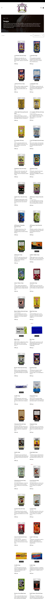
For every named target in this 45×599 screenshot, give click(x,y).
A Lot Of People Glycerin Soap (37, 140)
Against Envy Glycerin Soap (20, 196)
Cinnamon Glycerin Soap (20, 424)
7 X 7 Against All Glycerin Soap (37, 112)
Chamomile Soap (34, 395)
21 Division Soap (33, 55)
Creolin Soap (17, 565)
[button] (2, 8)
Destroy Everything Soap (20, 593)
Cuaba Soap (32, 565)
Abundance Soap (33, 168)
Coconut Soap (33, 508)
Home (4, 18)
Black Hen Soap (33, 311)
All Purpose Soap (18, 254)
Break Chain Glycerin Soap (20, 367)
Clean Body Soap (33, 452)
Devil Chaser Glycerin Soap (36, 593)
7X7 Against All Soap (19, 140)
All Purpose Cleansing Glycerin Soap (19, 226)
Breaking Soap (33, 367)
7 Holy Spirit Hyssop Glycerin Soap (21, 112)
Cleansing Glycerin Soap (20, 480)
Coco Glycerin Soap (34, 480)
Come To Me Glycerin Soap (20, 536)
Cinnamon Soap (33, 424)
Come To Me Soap (34, 536)
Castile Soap (17, 395)
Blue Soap (32, 339)
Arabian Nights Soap (34, 254)
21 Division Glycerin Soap (20, 55)
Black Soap (16, 339)
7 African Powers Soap (19, 83)
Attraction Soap (33, 283)
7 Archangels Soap (34, 83)
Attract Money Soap (18, 283)
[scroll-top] (42, 596)
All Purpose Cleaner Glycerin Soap (36, 197)
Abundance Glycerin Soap (20, 168)
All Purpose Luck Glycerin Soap (36, 226)
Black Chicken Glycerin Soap (21, 311)
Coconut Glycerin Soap (19, 508)
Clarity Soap (17, 452)
